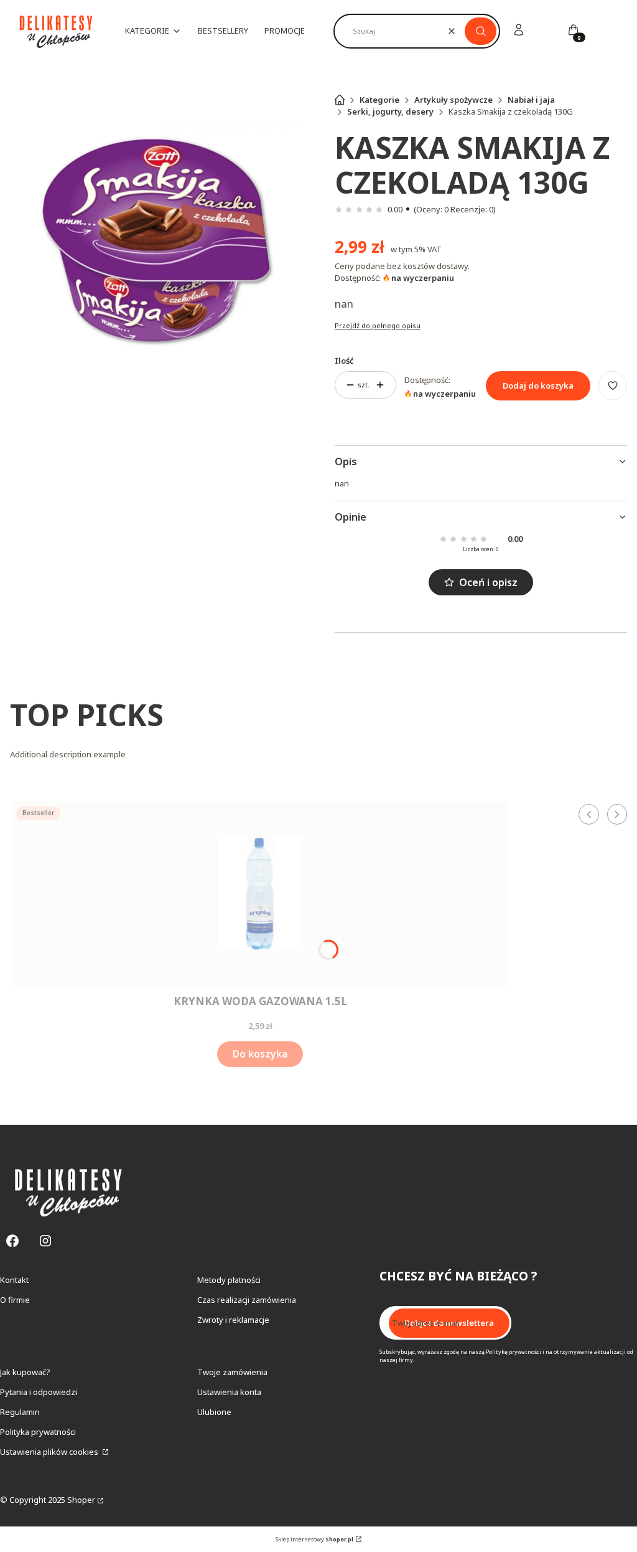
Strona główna (340, 100)
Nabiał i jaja (531, 99)
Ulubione (214, 1411)
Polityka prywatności (38, 1431)
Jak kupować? (25, 1372)
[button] (480, 31)
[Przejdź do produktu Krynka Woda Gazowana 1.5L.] (260, 894)
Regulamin (20, 1411)
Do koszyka (260, 1054)
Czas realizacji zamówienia (246, 1299)
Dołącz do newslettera (449, 1322)
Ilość (344, 360)
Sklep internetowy (314, 1539)
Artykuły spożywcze (453, 99)
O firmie (15, 1299)
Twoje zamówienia (232, 1372)
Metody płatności (229, 1279)
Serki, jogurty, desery (390, 111)
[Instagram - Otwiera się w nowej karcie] (45, 1241)
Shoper (81, 1499)
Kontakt (14, 1279)
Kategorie (379, 99)
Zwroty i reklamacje (233, 1319)
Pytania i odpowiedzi (38, 1392)
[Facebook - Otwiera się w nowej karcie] (12, 1241)
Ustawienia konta (229, 1392)
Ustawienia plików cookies (50, 1451)
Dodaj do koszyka (538, 385)
